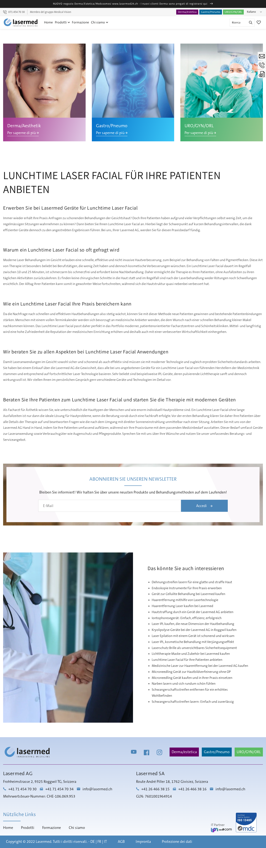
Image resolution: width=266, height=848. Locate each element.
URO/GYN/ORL (233, 12)
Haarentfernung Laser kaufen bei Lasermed (182, 606)
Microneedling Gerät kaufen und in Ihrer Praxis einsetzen (192, 678)
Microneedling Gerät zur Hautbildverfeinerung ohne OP (191, 672)
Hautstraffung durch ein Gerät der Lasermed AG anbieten (192, 612)
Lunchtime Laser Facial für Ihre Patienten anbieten (187, 660)
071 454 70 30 (16, 12)
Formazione (80, 22)
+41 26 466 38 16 (192, 789)
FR (99, 842)
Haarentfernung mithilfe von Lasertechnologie (185, 600)
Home (48, 22)
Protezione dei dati (177, 842)
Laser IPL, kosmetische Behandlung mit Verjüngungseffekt (193, 642)
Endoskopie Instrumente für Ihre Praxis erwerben (187, 588)
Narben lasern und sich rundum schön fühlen (184, 683)
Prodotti (61, 22)
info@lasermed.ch (97, 789)
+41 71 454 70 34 (59, 789)
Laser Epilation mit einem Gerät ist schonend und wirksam (193, 636)
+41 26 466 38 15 (155, 789)
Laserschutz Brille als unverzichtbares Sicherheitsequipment (194, 648)
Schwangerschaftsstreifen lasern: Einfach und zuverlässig (193, 702)
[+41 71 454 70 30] (262, 65)
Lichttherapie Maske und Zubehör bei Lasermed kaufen (191, 654)
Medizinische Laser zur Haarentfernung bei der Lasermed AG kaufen (200, 666)
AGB (121, 842)
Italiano (251, 11)
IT (105, 842)
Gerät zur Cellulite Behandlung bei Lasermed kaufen (188, 594)
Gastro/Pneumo (210, 12)
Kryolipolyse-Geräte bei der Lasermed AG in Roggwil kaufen (194, 630)
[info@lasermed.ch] (262, 56)
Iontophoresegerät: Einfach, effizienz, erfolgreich (187, 618)
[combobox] (242, 22)
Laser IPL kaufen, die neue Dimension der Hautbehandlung (193, 624)
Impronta (143, 842)
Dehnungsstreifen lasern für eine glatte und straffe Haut (192, 582)
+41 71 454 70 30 (22, 789)
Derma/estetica (187, 12)
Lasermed (43, 842)
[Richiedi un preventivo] (262, 74)
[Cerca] (250, 22)
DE (92, 842)
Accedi (202, 506)
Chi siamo (98, 22)
